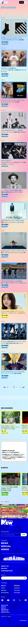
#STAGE (17, 590)
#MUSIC (17, 585)
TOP (2, 501)
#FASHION (5, 592)
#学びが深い (17, 516)
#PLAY (3, 585)
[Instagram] (14, 600)
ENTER (23, 534)
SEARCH (3, 575)
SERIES (5, 550)
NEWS (4, 543)
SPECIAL (6, 546)
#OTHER (17, 592)
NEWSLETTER (5, 531)
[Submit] (25, 578)
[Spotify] (2, 600)
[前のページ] (5, 387)
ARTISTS (4, 568)
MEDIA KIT (3, 608)
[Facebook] (25, 600)
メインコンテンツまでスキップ (8, 1)
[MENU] (25, 2)
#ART (3, 588)
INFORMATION (4, 609)
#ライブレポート (9, 516)
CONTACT (3, 606)
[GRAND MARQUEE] (14, 558)
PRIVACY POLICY (5, 612)
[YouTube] (8, 600)
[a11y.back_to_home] (4, 2)
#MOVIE (17, 588)
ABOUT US (5, 566)
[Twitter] (20, 600)
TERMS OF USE (4, 611)
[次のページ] (23, 387)
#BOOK (3, 590)
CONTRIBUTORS (7, 571)
